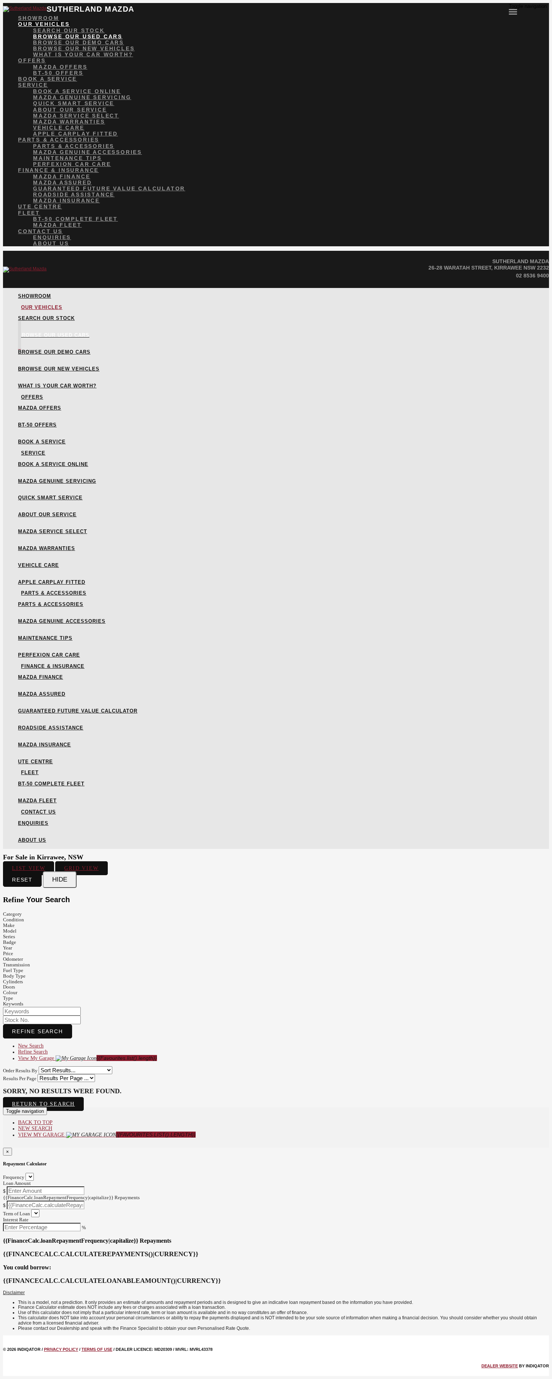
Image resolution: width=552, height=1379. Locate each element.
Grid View (81, 868)
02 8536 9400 (532, 276)
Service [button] (33, 85)
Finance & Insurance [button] (58, 170)
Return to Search (43, 1104)
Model (10, 931)
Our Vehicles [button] (44, 24)
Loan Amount (17, 1183)
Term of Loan (16, 1213)
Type (8, 998)
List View (28, 868)
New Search (31, 1046)
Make (9, 925)
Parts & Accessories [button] (58, 140)
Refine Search (37, 1031)
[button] (276, 1293)
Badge (9, 942)
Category (12, 914)
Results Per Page (19, 1078)
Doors (9, 987)
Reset (22, 880)
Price (8, 953)
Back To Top (35, 1122)
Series (9, 936)
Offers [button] (32, 60)
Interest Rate (16, 1219)
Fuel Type (13, 970)
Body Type (14, 976)
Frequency (13, 1177)
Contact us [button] (40, 231)
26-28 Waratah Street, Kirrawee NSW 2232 (488, 268)
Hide (59, 879)
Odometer (13, 959)
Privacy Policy (61, 1349)
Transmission (16, 965)
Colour (10, 992)
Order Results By (20, 1070)
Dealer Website (499, 1366)
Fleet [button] (29, 213)
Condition (13, 919)
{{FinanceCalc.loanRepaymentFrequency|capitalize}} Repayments (71, 1197)
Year (7, 948)
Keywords (13, 1004)
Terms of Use (96, 1349)
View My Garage (87, 1058)
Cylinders (13, 981)
